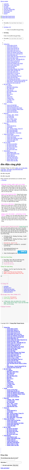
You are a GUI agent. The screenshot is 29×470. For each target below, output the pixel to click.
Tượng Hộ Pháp (11, 67)
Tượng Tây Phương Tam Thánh (15, 52)
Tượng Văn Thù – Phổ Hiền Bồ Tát (15, 59)
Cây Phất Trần (10, 116)
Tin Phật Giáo (7, 8)
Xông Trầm (9, 96)
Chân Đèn (9, 101)
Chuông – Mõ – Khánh (12, 114)
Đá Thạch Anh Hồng (12, 144)
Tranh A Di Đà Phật (12, 105)
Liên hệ (5, 13)
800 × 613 (18, 168)
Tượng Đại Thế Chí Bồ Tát (13, 83)
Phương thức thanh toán (9, 290)
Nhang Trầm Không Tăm (13, 153)
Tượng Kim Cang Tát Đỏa (13, 78)
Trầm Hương (7, 151)
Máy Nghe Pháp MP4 (12, 131)
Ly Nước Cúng (10, 99)
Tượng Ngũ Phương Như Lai (14, 76)
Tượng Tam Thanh (11, 137)
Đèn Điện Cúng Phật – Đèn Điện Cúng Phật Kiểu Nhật (14, 168)
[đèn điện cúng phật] (6, 170)
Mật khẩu (4, 462)
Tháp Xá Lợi (10, 89)
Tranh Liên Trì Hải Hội (12, 112)
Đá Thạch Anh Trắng (12, 146)
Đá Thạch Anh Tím (11, 145)
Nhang (8, 95)
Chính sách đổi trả (8, 292)
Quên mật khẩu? (5, 468)
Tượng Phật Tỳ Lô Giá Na (13, 60)
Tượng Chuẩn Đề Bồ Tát (13, 62)
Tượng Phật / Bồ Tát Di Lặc (14, 51)
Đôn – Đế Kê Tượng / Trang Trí (15, 128)
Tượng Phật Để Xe (11, 126)
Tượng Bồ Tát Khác (12, 66)
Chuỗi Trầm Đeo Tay (12, 156)
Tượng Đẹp (6, 44)
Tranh (5, 103)
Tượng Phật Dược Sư (12, 55)
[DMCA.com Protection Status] (22, 253)
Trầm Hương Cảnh (11, 152)
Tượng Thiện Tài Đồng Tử (13, 70)
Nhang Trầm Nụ (11, 155)
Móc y (8, 124)
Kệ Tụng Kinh (10, 117)
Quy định (6, 6)
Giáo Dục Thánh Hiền (9, 9)
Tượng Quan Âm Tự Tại (13, 49)
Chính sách (6, 5)
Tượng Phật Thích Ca (12, 46)
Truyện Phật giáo (8, 10)
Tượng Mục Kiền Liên (12, 71)
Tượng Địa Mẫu (11, 141)
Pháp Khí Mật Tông (12, 121)
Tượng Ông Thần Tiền (12, 139)
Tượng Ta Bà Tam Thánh (13, 65)
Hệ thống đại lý (7, 287)
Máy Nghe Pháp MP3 (12, 130)
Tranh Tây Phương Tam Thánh (14, 108)
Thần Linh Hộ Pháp (9, 134)
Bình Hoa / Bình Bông (12, 87)
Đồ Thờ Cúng (7, 84)
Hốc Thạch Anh (11, 148)
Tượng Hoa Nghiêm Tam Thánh (15, 63)
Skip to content (4, 1)
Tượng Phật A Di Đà (12, 45)
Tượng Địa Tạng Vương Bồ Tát (15, 53)
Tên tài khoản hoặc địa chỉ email (10, 458)
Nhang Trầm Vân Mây (12, 160)
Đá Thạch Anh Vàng (12, 149)
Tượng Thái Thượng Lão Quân (14, 138)
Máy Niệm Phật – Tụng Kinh (14, 132)
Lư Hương (9, 85)
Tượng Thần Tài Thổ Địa (13, 135)
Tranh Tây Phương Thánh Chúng (15, 109)
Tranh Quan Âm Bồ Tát (13, 106)
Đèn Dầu (9, 92)
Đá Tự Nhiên (7, 142)
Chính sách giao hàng (9, 289)
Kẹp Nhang (10, 102)
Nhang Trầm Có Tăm (12, 159)
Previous (3, 180)
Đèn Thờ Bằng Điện (12, 91)
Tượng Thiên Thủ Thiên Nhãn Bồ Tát (16, 56)
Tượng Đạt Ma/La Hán (12, 58)
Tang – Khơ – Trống (12, 119)
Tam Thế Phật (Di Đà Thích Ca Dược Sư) (17, 80)
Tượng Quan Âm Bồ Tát (13, 48)
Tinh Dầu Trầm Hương (12, 157)
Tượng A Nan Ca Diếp (12, 74)
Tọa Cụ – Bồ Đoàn (11, 120)
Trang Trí (6, 123)
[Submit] (4, 40)
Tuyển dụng (7, 12)
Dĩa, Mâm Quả (10, 88)
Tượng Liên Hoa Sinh (12, 77)
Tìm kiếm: (6, 23)
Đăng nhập (15, 465)
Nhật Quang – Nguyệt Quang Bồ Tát (16, 81)
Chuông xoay (10, 98)
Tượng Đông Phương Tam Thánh (15, 69)
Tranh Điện (9, 127)
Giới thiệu (6, 4)
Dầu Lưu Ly (10, 94)
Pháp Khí (6, 113)
